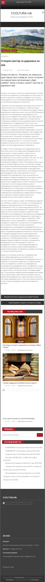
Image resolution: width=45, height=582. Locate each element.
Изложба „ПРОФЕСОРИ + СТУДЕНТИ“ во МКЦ (21, 457)
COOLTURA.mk (21, 13)
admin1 (14, 350)
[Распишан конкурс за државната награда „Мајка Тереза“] (21, 329)
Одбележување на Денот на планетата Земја (25, 303)
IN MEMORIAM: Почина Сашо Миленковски (20, 447)
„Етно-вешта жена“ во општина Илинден (19, 419)
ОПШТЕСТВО (6, 50)
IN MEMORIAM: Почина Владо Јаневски (18, 451)
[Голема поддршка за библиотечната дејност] (21, 367)
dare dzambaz (21, 70)
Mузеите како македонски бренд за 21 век (19, 463)
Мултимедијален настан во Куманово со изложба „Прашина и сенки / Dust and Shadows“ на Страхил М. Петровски (21, 476)
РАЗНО (14, 50)
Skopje (27, 70)
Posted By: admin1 (7, 70)
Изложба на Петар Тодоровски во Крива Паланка (21, 297)
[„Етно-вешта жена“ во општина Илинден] (21, 402)
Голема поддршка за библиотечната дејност (20, 383)
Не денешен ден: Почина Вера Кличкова (19, 454)
